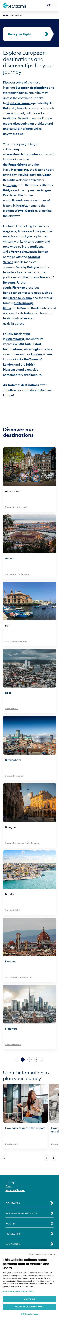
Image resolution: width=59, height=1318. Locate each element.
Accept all (29, 1299)
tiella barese (15, 323)
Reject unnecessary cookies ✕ (42, 1254)
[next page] (53, 1158)
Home (6, 15)
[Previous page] (17, 1059)
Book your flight (19, 34)
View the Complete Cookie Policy (18, 1291)
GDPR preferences (29, 1314)
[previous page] (46, 1158)
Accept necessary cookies (29, 1307)
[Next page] (42, 1059)
